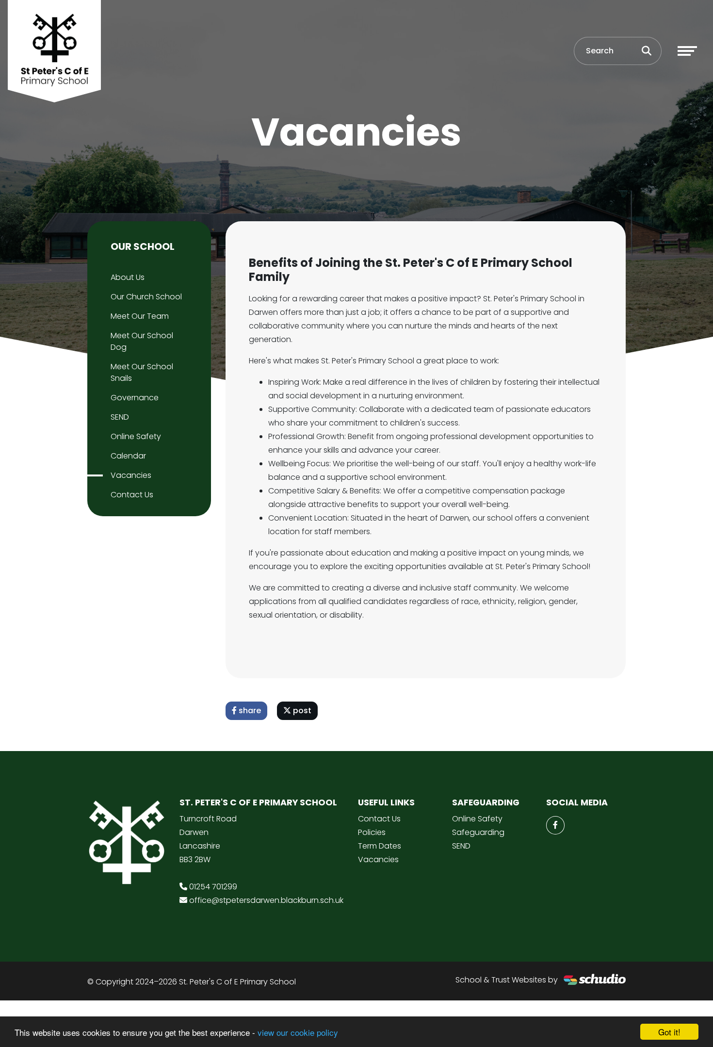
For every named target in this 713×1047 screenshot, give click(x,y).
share (249, 710)
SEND (120, 417)
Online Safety (136, 436)
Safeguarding (478, 832)
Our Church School (146, 296)
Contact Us (132, 494)
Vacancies (131, 475)
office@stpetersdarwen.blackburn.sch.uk (266, 900)
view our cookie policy (298, 1032)
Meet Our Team (140, 316)
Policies (372, 832)
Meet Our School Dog (142, 341)
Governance (135, 397)
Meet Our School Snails (142, 372)
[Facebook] (555, 825)
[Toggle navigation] (687, 51)
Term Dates (379, 845)
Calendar (128, 455)
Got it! (669, 1032)
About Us (128, 277)
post (301, 710)
